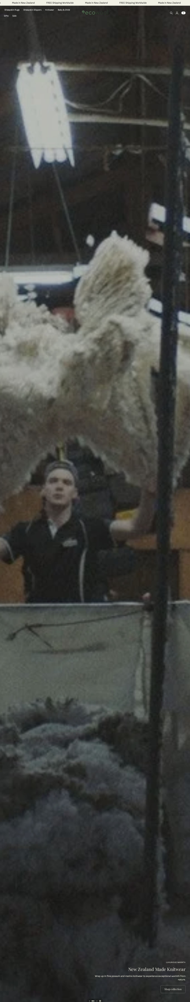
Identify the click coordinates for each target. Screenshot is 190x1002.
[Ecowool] (95, 13)
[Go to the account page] (177, 13)
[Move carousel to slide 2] (94, 1001)
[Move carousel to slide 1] (90, 1001)
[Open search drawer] (171, 13)
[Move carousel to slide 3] (97, 1001)
